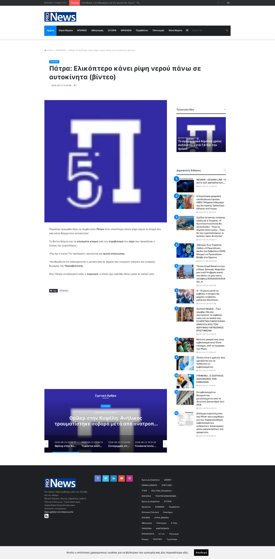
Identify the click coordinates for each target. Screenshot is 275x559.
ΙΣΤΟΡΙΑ (112, 30)
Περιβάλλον (142, 30)
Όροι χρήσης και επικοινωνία (58, 512)
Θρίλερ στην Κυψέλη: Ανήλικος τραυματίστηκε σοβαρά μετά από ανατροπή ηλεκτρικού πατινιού (106, 423)
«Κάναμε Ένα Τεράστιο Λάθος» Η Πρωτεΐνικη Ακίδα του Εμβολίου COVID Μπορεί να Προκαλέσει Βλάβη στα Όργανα (210, 251)
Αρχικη (50, 30)
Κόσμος (145, 539)
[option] (105, 421)
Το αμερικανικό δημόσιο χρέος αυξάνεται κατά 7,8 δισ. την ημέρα (200, 144)
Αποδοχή (201, 552)
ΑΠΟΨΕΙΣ (82, 30)
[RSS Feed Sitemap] (46, 516)
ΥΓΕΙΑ (144, 490)
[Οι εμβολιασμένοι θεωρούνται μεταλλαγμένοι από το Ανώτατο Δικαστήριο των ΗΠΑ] (185, 398)
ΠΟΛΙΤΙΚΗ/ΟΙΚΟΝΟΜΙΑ (165, 496)
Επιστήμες (168, 512)
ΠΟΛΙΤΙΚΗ (157, 539)
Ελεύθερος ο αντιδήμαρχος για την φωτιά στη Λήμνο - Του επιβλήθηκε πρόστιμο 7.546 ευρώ (127, 2)
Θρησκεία (146, 507)
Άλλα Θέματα (175, 30)
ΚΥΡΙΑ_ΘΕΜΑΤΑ (162, 517)
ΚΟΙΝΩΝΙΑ (61, 50)
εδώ (185, 552)
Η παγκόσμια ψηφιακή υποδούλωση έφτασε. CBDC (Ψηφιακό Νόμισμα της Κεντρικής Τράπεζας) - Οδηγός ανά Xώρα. (211, 202)
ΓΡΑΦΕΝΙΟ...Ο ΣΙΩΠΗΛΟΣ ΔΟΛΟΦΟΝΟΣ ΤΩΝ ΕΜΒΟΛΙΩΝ (210, 378)
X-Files (174, 523)
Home (49, 50)
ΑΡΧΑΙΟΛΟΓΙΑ (148, 534)
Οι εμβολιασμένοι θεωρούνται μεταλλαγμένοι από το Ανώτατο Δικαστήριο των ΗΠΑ (210, 398)
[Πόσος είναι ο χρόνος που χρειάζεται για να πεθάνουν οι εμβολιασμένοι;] (185, 363)
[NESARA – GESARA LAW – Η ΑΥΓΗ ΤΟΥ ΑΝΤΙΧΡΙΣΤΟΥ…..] (185, 185)
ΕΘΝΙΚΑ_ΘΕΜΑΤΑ (149, 485)
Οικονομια (174, 534)
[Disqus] (105, 343)
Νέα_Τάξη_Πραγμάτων (161, 490)
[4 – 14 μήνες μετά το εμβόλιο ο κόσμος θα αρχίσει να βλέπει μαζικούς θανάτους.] (185, 296)
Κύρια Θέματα (66, 30)
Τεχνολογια (171, 539)
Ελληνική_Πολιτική (150, 512)
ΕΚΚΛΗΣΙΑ (146, 496)
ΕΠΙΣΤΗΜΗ (167, 485)
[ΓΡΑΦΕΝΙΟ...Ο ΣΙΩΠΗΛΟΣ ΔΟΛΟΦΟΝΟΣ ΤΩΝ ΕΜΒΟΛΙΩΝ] (185, 381)
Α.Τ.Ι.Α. (162, 534)
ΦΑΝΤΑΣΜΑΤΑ (162, 528)
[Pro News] (60, 17)
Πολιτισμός (158, 30)
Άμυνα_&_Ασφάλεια (151, 480)
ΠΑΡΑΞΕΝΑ (147, 528)
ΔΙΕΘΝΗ (167, 480)
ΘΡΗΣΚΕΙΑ (126, 30)
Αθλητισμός (97, 30)
